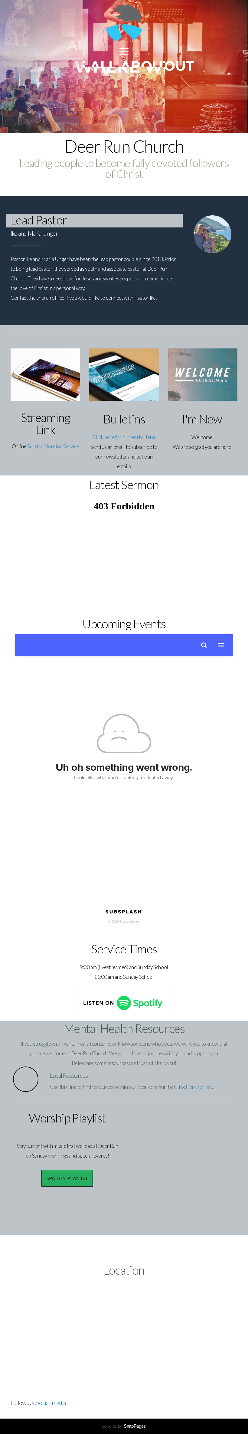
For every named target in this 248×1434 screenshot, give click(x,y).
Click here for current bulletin (123, 437)
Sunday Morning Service (53, 446)
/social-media (50, 1402)
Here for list (199, 1087)
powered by (124, 1426)
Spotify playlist (67, 1178)
